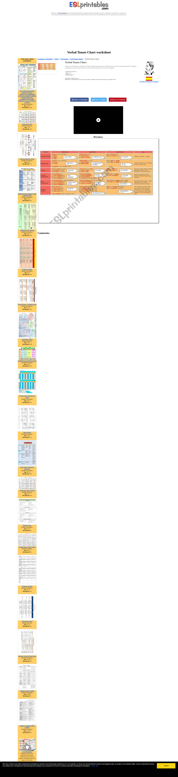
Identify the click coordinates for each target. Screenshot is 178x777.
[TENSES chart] (27, 524)
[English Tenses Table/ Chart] (27, 546)
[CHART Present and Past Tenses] (27, 360)
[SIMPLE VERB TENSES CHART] (27, 724)
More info (94, 766)
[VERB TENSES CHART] (27, 229)
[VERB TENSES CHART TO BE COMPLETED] (27, 192)
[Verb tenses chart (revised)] (27, 489)
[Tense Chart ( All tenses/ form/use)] (27, 466)
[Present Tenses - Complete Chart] (27, 303)
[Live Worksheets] (27, 750)
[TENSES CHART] (27, 268)
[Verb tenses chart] (27, 123)
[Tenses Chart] (27, 431)
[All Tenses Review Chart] (27, 158)
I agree (166, 766)
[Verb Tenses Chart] (27, 338)
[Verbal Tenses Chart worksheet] (98, 180)
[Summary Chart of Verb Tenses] (27, 655)
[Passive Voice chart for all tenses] (27, 394)
